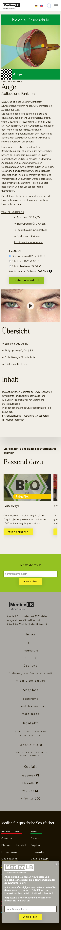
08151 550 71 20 (36, 731)
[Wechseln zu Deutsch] (36, 5)
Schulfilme (30, 698)
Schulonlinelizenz (26, 266)
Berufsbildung (11, 831)
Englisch (36, 845)
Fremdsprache (11, 851)
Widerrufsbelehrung (30, 680)
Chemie (6, 838)
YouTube (28, 790)
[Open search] (49, 5)
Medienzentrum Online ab (29, 271)
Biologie (36, 831)
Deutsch (36, 838)
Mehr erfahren (18, 531)
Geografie (37, 851)
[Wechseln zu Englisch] (41, 5)
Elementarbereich (14, 845)
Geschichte (9, 858)
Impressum (30, 650)
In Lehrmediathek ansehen (28, 242)
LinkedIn (28, 783)
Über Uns (30, 665)
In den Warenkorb (26, 280)
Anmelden (30, 581)
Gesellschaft (39, 858)
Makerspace (30, 713)
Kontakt (30, 658)
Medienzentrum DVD (28, 256)
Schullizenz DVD (25, 261)
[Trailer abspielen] (30, 305)
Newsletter (30, 565)
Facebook (28, 775)
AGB (31, 643)
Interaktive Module (30, 706)
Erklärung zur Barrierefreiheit (30, 673)
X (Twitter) (28, 798)
